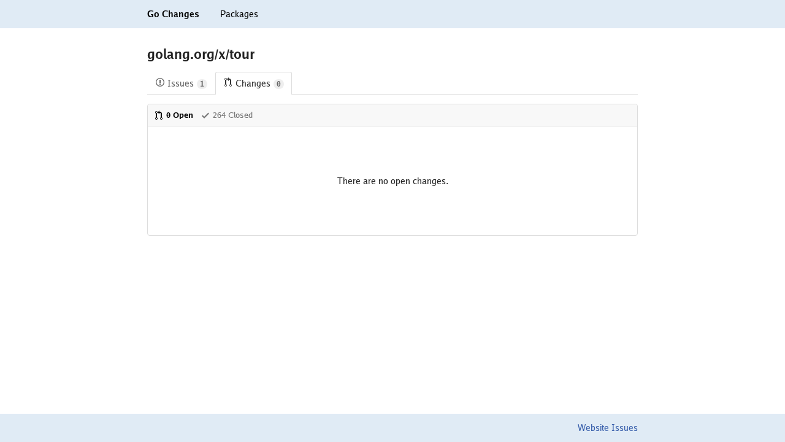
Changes (258, 83)
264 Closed (233, 115)
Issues (185, 83)
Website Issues (608, 428)
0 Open (179, 115)
